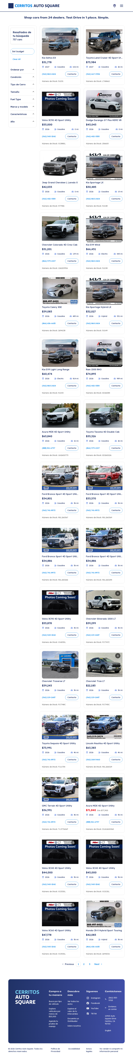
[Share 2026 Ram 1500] (117, 344)
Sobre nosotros (74, 1026)
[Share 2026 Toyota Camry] (73, 281)
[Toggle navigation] (121, 6)
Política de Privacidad (55, 1050)
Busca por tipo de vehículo (55, 1002)
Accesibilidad (74, 1049)
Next (96, 964)
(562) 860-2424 (49, 74)
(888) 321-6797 (48, 448)
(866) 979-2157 (49, 261)
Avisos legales (89, 1050)
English (108, 1030)
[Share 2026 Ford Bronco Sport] (73, 468)
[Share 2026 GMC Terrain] (73, 780)
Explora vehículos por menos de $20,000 (54, 1012)
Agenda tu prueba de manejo (53, 1024)
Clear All (17, 59)
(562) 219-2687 (92, 635)
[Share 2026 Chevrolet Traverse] (73, 655)
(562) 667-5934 (93, 74)
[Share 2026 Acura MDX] (73, 406)
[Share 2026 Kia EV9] (117, 219)
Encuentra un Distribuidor (73, 1019)
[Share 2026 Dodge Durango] (117, 94)
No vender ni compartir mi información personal (111, 1050)
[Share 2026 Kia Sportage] (117, 157)
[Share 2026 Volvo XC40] (73, 842)
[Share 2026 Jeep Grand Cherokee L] (73, 157)
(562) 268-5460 (93, 759)
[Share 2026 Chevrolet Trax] (117, 655)
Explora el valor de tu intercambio (73, 1011)
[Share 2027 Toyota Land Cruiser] (117, 32)
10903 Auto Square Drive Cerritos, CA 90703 (110, 1020)
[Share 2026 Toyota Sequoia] (73, 718)
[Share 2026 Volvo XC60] (73, 905)
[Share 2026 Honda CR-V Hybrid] (117, 905)
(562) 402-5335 (93, 136)
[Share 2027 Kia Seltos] (73, 32)
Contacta (71, 74)
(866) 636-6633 (48, 323)
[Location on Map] (114, 6)
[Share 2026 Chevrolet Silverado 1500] (117, 593)
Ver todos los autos (73, 1002)
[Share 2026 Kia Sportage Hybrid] (117, 281)
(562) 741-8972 (48, 510)
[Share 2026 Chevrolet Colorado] (73, 219)
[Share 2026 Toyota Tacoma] (117, 406)
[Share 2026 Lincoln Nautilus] (117, 718)
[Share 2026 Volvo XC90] (73, 94)
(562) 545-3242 (49, 136)
